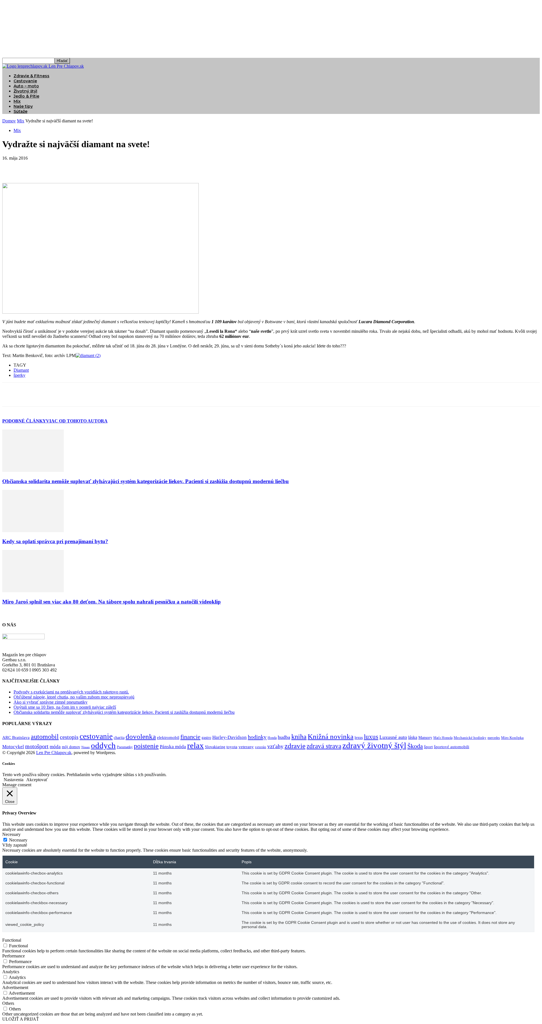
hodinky (257, 737)
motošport (37, 746)
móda (55, 746)
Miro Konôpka (512, 737)
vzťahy (275, 746)
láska (412, 737)
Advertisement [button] (15, 987)
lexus (359, 737)
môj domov (71, 747)
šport (428, 747)
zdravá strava (324, 746)
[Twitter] (32, 166)
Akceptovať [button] (37, 779)
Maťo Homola (443, 738)
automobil (45, 736)
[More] (93, 167)
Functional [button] (11, 940)
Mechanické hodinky (470, 737)
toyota (231, 747)
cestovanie (96, 736)
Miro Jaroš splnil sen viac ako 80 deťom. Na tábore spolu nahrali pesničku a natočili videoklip (111, 602)
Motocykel (13, 746)
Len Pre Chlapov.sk (53, 752)
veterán (260, 747)
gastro (206, 737)
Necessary (18, 840)
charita (119, 737)
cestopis (69, 737)
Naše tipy (23, 106)
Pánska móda (173, 746)
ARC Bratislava (16, 737)
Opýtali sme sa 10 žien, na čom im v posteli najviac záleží (65, 707)
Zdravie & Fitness (31, 75)
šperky (19, 375)
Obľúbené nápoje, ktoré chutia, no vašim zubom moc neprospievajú (74, 697)
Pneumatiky (125, 747)
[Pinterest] (52, 166)
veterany (246, 747)
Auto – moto (26, 86)
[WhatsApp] (72, 166)
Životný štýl (25, 91)
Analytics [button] (10, 971)
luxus (371, 736)
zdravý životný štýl (374, 745)
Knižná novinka (330, 736)
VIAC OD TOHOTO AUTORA (77, 421)
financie (190, 736)
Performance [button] (13, 955)
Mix (17, 101)
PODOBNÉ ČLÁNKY (24, 421)
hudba (284, 737)
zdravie (295, 746)
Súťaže (20, 111)
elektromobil (168, 737)
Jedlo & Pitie (26, 96)
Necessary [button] (11, 834)
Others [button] (8, 1003)
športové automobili (451, 746)
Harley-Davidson (229, 737)
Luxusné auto (393, 737)
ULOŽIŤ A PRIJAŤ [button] (20, 1019)
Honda (272, 738)
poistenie (146, 746)
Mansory (425, 737)
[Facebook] (11, 166)
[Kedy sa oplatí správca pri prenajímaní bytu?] (33, 530)
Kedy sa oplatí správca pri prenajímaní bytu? (55, 541)
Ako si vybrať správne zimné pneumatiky (51, 702)
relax (195, 745)
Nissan (85, 747)
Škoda (415, 746)
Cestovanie (25, 80)
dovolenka (141, 736)
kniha (299, 736)
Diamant (21, 370)
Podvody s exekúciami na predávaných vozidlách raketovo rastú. (71, 692)
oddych (103, 745)
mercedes (494, 738)
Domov (9, 120)
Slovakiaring (215, 747)
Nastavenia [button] (13, 779)
